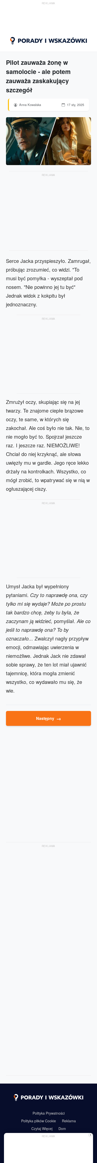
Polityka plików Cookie (38, 1120)
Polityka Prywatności (49, 1113)
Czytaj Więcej (41, 1128)
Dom (62, 1128)
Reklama (69, 1120)
